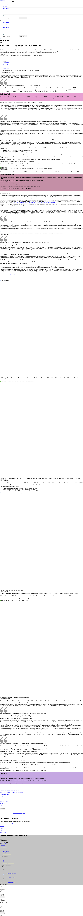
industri (1, 828)
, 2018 (10, 273)
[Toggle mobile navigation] (0, 20)
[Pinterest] (10, 41)
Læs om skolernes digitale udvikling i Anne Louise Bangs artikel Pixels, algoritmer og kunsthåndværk (34, 202)
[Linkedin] (8, 41)
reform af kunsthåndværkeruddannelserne (8, 823)
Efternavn (2, 894)
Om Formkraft (5, 8)
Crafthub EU (3, 798)
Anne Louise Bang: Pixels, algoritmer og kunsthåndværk (11, 792)
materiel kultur (3, 832)
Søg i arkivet (5, 6)
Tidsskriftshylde (6, 3)
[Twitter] (6, 41)
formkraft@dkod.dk (5, 843)
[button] (3, 16)
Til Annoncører (6, 861)
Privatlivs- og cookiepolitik (8, 863)
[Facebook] (1, 41)
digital (1, 830)
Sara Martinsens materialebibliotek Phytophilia (9, 790)
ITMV (1, 805)
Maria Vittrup (3, 787)
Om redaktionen (6, 852)
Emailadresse (3, 889)
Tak (3, 860)
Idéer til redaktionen (7, 854)
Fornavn (1, 891)
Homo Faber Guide (4, 801)
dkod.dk (3, 845)
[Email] (3, 41)
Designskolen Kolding (4, 794)
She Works (2, 803)
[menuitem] (3, 10)
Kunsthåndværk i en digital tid (19, 813)
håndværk (2, 826)
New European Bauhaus (5, 796)
